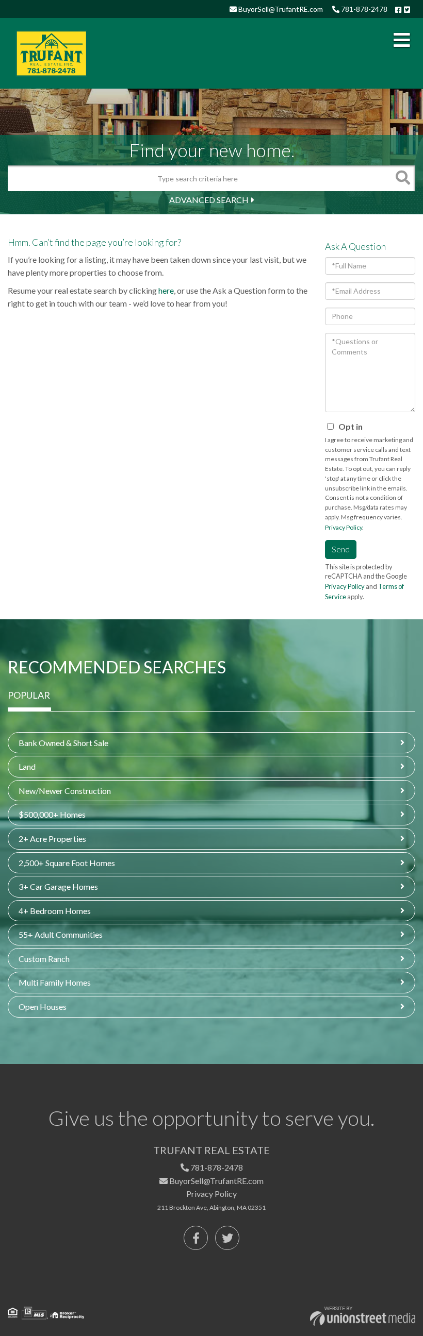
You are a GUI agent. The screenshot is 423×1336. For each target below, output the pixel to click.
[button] (402, 178)
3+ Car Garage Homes (58, 886)
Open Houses (43, 1006)
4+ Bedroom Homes (55, 911)
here (166, 290)
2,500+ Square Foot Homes (67, 863)
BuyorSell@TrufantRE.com (280, 9)
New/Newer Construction (65, 791)
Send (341, 549)
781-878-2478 (363, 9)
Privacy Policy (343, 527)
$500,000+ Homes (52, 814)
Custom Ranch (44, 958)
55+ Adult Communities (61, 934)
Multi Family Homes (55, 982)
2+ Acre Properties (52, 838)
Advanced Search (209, 200)
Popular (29, 695)
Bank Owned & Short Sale (63, 743)
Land (27, 766)
